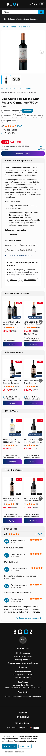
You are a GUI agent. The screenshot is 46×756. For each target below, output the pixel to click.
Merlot (19, 116)
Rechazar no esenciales (14, 752)
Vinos (13, 27)
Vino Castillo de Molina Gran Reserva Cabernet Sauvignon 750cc (33, 323)
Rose (39, 116)
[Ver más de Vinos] (40, 411)
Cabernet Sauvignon (11, 111)
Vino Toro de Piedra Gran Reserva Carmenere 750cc (33, 381)
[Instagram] (18, 717)
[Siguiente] (41, 322)
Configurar (25, 746)
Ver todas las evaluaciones (27, 618)
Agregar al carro (23, 154)
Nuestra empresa (23, 653)
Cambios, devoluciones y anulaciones (23, 663)
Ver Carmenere (30, 280)
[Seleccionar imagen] (6, 79)
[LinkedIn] (28, 717)
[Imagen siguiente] (42, 52)
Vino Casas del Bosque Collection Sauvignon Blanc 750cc (11, 440)
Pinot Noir (29, 116)
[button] (23, 12)
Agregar (12, 344)
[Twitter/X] (24, 717)
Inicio (5, 27)
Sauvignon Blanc (9, 121)
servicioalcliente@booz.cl (23, 685)
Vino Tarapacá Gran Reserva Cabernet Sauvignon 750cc (33, 440)
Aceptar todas (10, 746)
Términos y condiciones (23, 660)
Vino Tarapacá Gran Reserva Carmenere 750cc (12, 381)
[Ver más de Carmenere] (40, 352)
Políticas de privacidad (23, 656)
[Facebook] (21, 717)
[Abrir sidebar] (4, 4)
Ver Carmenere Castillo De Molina (20, 250)
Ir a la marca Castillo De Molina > (18, 255)
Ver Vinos (13, 280)
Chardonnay (8, 116)
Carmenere (24, 27)
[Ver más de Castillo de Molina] (40, 293)
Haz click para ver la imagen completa (16, 88)
